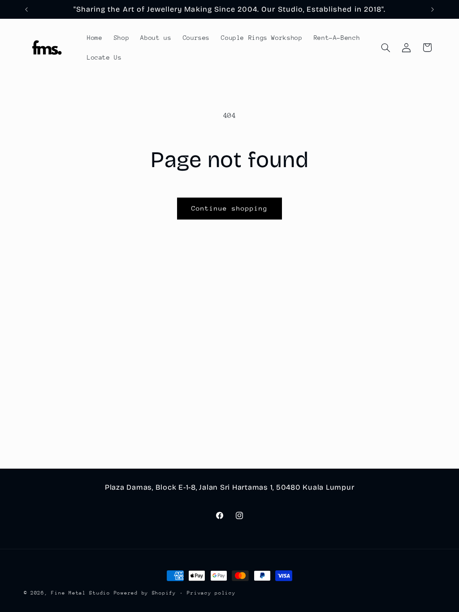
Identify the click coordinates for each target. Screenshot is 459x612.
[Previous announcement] (26, 9)
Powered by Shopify (145, 593)
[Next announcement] (432, 9)
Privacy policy (211, 593)
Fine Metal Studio (80, 593)
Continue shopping (229, 208)
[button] (385, 47)
